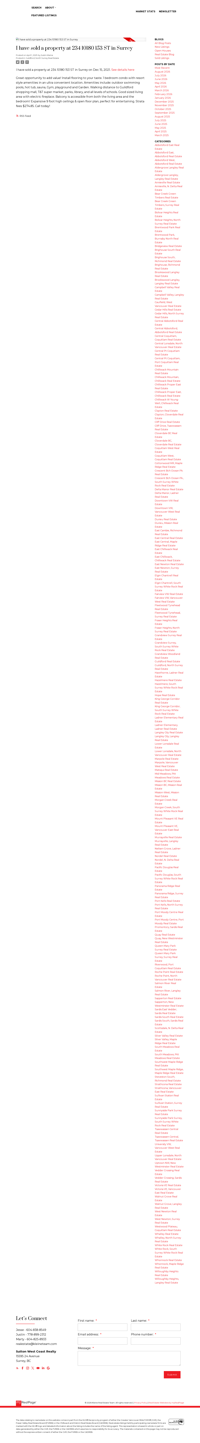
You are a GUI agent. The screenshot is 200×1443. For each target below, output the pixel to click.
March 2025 (162, 135)
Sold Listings (162, 58)
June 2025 (161, 124)
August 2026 (162, 71)
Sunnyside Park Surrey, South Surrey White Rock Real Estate (168, 1122)
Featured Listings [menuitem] (44, 15)
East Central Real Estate (169, 538)
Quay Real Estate (165, 934)
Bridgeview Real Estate (168, 246)
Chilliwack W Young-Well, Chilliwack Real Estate (167, 403)
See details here (122, 69)
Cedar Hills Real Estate (168, 309)
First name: (86, 1320)
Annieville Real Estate (167, 182)
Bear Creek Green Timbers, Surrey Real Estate (167, 205)
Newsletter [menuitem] (167, 11)
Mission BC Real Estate (168, 781)
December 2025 (164, 101)
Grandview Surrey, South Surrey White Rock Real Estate (166, 646)
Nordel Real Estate (166, 856)
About (49, 7)
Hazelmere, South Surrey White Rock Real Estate (169, 688)
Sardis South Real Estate (169, 1017)
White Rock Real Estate (168, 1245)
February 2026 (163, 94)
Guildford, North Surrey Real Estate (42, 58)
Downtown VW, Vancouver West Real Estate (167, 512)
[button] (17, 1368)
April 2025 (161, 131)
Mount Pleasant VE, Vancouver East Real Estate (167, 830)
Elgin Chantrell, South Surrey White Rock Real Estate (169, 587)
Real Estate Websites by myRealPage (166, 1403)
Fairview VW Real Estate (169, 594)
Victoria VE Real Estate (168, 1185)
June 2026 (161, 79)
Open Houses (163, 50)
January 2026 (163, 97)
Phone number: (142, 1334)
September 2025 (165, 112)
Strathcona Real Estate (168, 1084)
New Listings (162, 46)
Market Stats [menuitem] (145, 11)
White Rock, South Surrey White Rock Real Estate (169, 1253)
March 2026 (162, 90)
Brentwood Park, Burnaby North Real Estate (167, 238)
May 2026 (160, 83)
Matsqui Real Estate (166, 770)
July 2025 (160, 120)
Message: (85, 1348)
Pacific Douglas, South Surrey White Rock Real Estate (169, 878)
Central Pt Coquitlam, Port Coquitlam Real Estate (167, 362)
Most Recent (162, 68)
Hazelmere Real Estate (168, 680)
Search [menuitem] (36, 7)
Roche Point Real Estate (169, 972)
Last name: (139, 1320)
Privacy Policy (140, 1403)
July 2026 (160, 75)
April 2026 (161, 86)
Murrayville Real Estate (168, 837)
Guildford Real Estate (167, 661)
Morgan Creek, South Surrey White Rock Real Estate (169, 811)
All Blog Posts (163, 43)
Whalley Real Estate (166, 1234)
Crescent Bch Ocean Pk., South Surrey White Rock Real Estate (169, 482)
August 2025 (162, 116)
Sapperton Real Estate (168, 998)
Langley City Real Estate (169, 732)
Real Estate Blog (164, 54)
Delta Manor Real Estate (169, 489)
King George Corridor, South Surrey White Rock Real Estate (167, 710)
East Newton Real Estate (169, 564)
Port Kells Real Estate (167, 901)
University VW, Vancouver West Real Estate (167, 1148)
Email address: (88, 1334)
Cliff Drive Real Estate (167, 422)
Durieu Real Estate (166, 519)
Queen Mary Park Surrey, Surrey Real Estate (166, 957)
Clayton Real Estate (166, 410)
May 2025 (160, 127)
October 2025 (163, 109)
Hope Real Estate (165, 695)
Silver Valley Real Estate (169, 1035)
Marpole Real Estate (166, 758)
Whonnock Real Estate (168, 1260)
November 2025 (164, 105)
